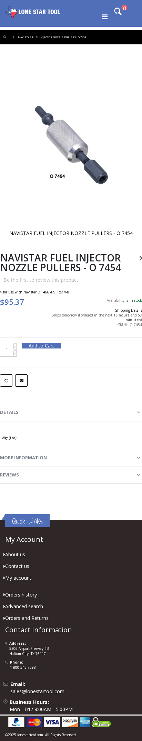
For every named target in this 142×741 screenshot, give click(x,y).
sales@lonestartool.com (37, 691)
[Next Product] (141, 258)
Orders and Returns (27, 618)
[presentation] (71, 412)
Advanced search (24, 606)
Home (5, 37)
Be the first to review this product (40, 280)
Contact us (17, 566)
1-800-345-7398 (23, 667)
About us (15, 554)
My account (18, 577)
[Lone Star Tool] (32, 12)
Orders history (21, 594)
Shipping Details (128, 310)
